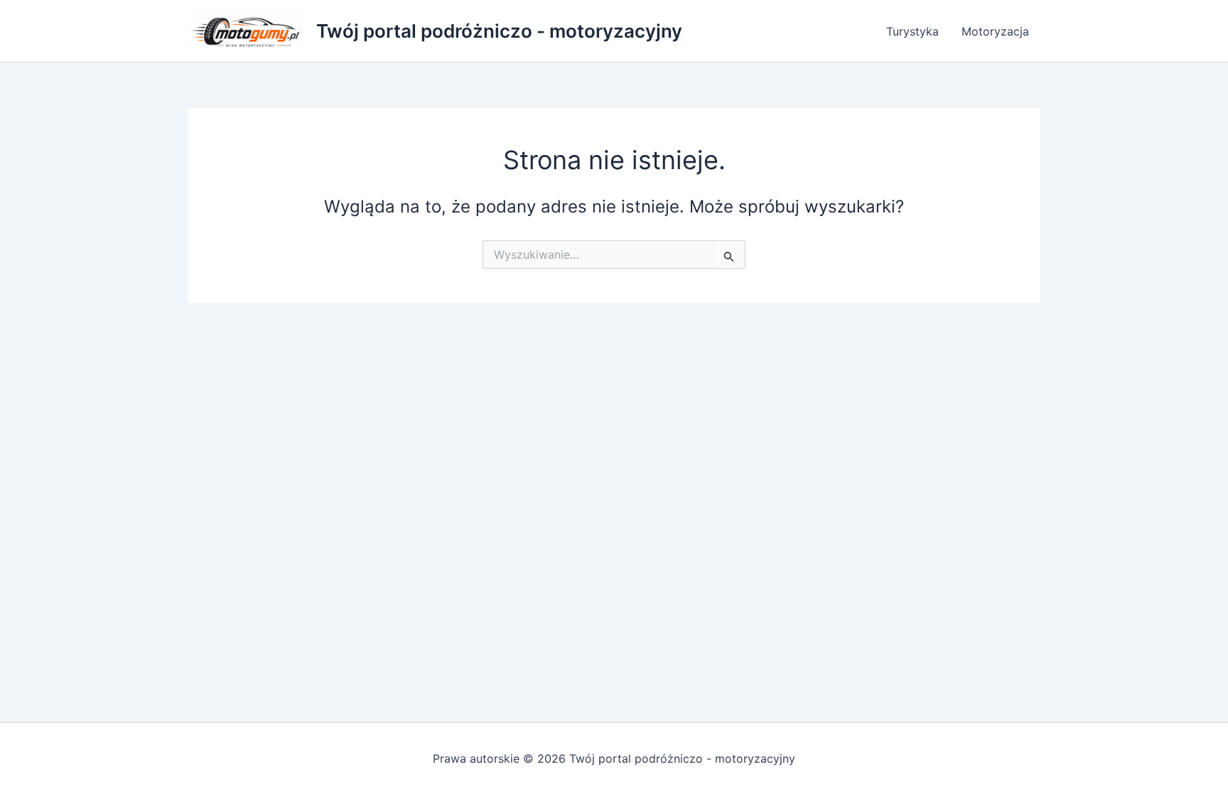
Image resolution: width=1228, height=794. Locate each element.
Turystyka (912, 31)
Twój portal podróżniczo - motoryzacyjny (499, 31)
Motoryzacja (995, 31)
